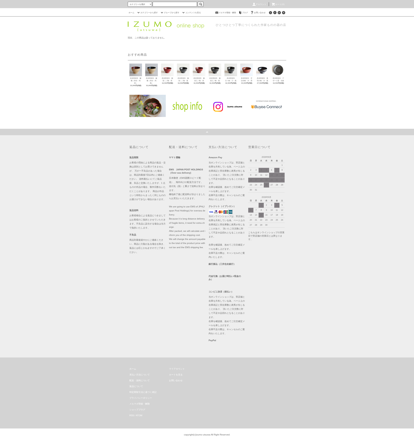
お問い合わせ (260, 12)
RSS (131, 415)
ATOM (139, 415)
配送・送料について (139, 380)
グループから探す (171, 12)
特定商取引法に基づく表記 (143, 392)
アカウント (261, 4)
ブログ (245, 12)
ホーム (131, 12)
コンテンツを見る (193, 12)
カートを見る (176, 374)
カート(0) (280, 4)
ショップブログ (137, 409)
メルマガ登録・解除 (227, 12)
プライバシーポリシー (140, 398)
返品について (136, 386)
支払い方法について (139, 374)
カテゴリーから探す (149, 12)
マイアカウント (177, 368)
